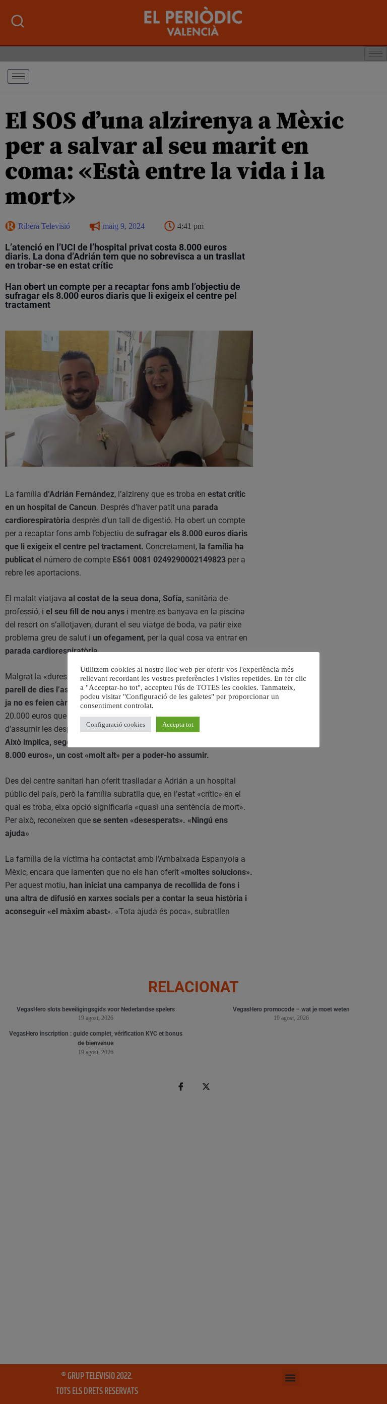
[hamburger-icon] (18, 76)
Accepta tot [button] (178, 724)
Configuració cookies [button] (115, 724)
